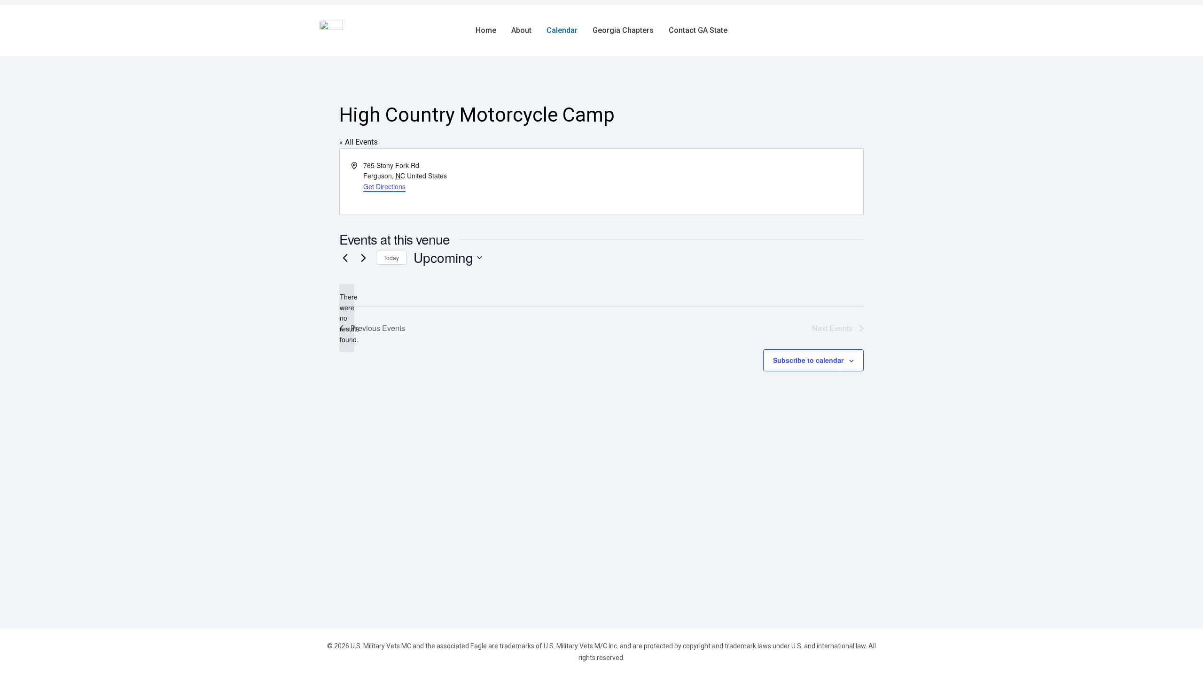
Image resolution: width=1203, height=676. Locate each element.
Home (486, 30)
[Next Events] (363, 257)
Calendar (562, 30)
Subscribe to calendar (808, 360)
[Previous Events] (345, 257)
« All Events (358, 142)
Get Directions (384, 186)
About (521, 30)
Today (391, 257)
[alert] (346, 318)
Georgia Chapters (623, 30)
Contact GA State (698, 30)
